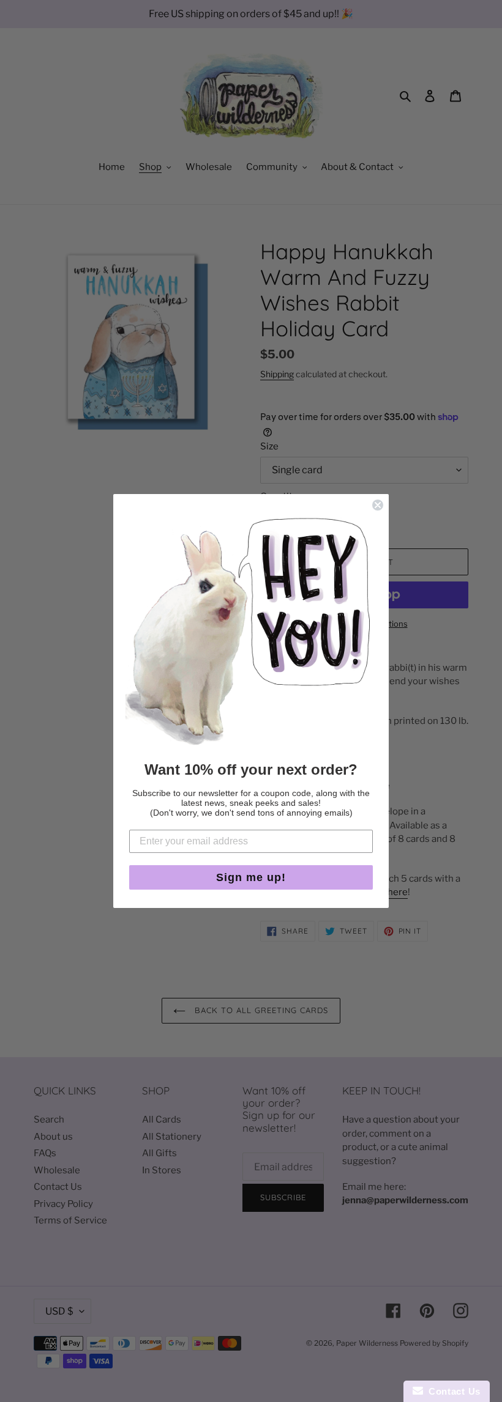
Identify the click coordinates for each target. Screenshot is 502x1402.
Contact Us (452, 1391)
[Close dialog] (378, 505)
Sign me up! (251, 877)
